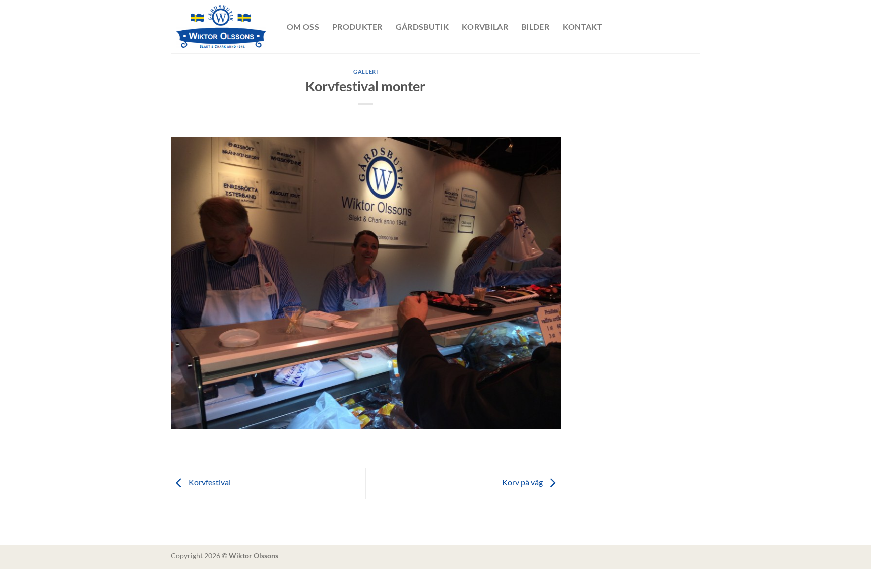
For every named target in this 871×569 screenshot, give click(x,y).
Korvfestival (209, 482)
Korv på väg (523, 482)
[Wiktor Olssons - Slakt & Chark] (221, 26)
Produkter (357, 26)
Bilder (535, 26)
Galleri (365, 71)
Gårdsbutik (422, 26)
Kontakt (582, 26)
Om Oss (303, 26)
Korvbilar (485, 26)
